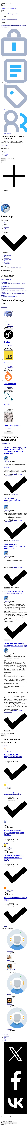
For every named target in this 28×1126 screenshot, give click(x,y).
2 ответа (9, 428)
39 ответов (10, 366)
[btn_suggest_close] (3, 160)
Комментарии (7, 259)
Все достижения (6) (6, 279)
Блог (5, 1040)
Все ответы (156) (5, 443)
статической (7, 467)
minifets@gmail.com (16, 267)
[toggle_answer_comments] (8, 475)
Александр (6, 461)
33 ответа (9, 345)
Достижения (7, 263)
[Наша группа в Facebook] (15, 1089)
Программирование (12, 425)
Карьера (6, 154)
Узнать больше (4, 145)
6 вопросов (10, 326)
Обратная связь (8, 1038)
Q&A (5, 153)
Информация (7, 255)
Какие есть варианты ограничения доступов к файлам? (14, 832)
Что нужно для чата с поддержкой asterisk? (13, 793)
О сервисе (6, 1036)
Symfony (7, 342)
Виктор (9, 994)
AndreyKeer (10, 960)
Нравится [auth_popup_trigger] (7, 494)
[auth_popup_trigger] (8, 329)
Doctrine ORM (10, 384)
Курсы (5, 155)
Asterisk (9, 751)
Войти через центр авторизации (8, 1122)
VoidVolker (9, 1004)
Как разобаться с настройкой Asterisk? (13, 756)
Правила (6, 1037)
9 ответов (9, 387)
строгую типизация (16, 466)
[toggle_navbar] (1, 202)
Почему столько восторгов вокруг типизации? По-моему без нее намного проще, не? (15, 450)
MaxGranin (10, 951)
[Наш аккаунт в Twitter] (15, 1065)
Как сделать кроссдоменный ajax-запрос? (13, 500)
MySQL (7, 404)
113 (5, 222)
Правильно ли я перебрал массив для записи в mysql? (15, 644)
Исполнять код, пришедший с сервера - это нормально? (15, 546)
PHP (6, 321)
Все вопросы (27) (5, 745)
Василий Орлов (11, 969)
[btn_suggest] (1, 162)
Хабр (5, 151)
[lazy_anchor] (15, 774)
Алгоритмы (10, 890)
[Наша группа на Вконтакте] (15, 1113)
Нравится (6, 262)
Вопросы (6, 258)
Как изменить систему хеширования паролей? (13, 592)
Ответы (6, 256)
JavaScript (8, 363)
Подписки (6, 260)
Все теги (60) (4, 307)
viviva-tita (9, 1029)
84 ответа (9, 324)
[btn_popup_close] (3, 735)
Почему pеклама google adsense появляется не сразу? (13, 857)
